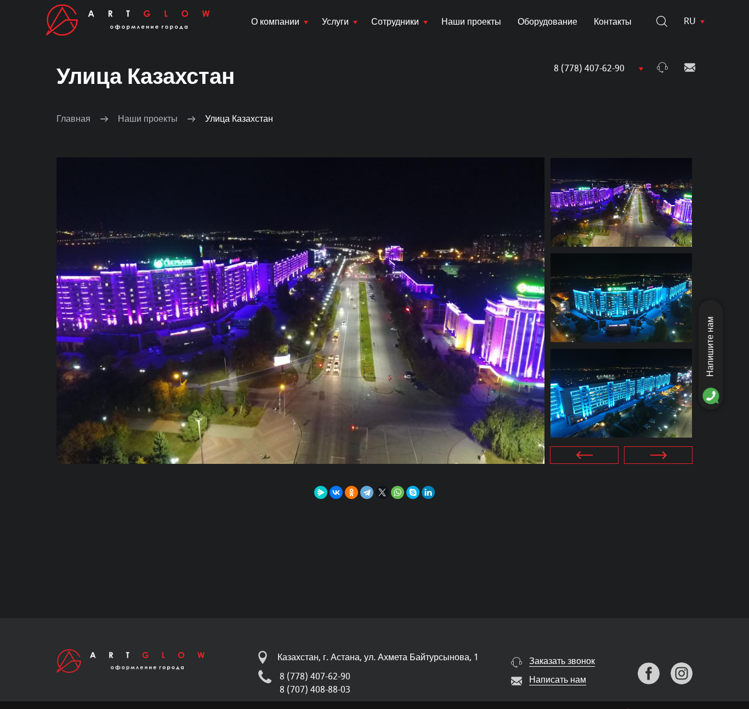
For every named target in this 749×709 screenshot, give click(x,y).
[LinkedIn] (428, 492)
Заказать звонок (662, 67)
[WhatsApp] (397, 492)
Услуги (335, 22)
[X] (382, 492)
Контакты (613, 22)
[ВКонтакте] (336, 492)
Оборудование (547, 22)
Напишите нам (710, 346)
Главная (73, 119)
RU (690, 21)
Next (658, 455)
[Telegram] (366, 492)
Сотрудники (395, 22)
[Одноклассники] (351, 492)
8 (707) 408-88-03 (315, 689)
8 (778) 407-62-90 (589, 68)
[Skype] (412, 492)
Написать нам (689, 67)
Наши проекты (471, 22)
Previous (584, 455)
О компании (275, 22)
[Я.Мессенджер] (320, 492)
